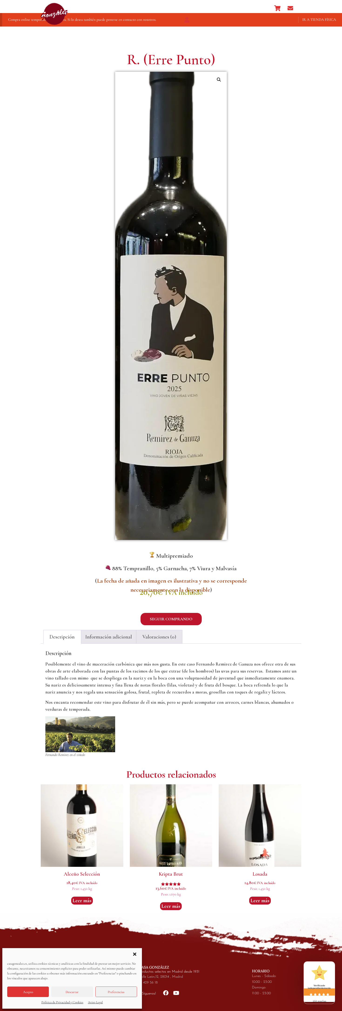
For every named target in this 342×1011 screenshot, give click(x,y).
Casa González (96, 8)
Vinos (124, 8)
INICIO (261, 8)
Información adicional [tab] (108, 637)
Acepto (28, 992)
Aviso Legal (95, 1002)
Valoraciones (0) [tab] (159, 637)
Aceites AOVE (235, 8)
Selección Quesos (159, 8)
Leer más (82, 901)
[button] (134, 954)
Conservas (199, 8)
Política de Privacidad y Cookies (62, 1002)
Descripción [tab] (62, 637)
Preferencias (116, 992)
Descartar (72, 992)
